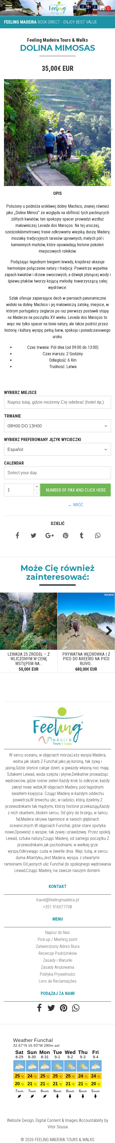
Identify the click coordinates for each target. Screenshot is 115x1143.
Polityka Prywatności (57, 974)
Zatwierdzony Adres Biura (57, 946)
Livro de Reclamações (57, 981)
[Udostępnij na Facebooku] (17, 536)
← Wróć (75, 504)
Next (107, 631)
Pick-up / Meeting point (57, 939)
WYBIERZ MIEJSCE (20, 392)
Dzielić (57, 523)
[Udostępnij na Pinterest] (65, 536)
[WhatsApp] (75, 1008)
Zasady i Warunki (57, 960)
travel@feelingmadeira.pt (57, 899)
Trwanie (12, 416)
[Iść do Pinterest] (63, 1008)
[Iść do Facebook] (39, 1008)
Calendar (14, 463)
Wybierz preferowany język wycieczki (42, 439)
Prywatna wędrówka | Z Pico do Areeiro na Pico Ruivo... (86, 659)
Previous (8, 631)
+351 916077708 (57, 906)
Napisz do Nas (57, 932)
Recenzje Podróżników (58, 953)
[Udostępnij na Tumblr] (81, 536)
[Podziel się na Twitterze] (33, 536)
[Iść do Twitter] (51, 1008)
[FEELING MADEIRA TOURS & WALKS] (57, 8)
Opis (57, 193)
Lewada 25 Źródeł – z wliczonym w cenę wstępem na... (28, 659)
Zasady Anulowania (57, 967)
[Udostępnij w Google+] (49, 536)
